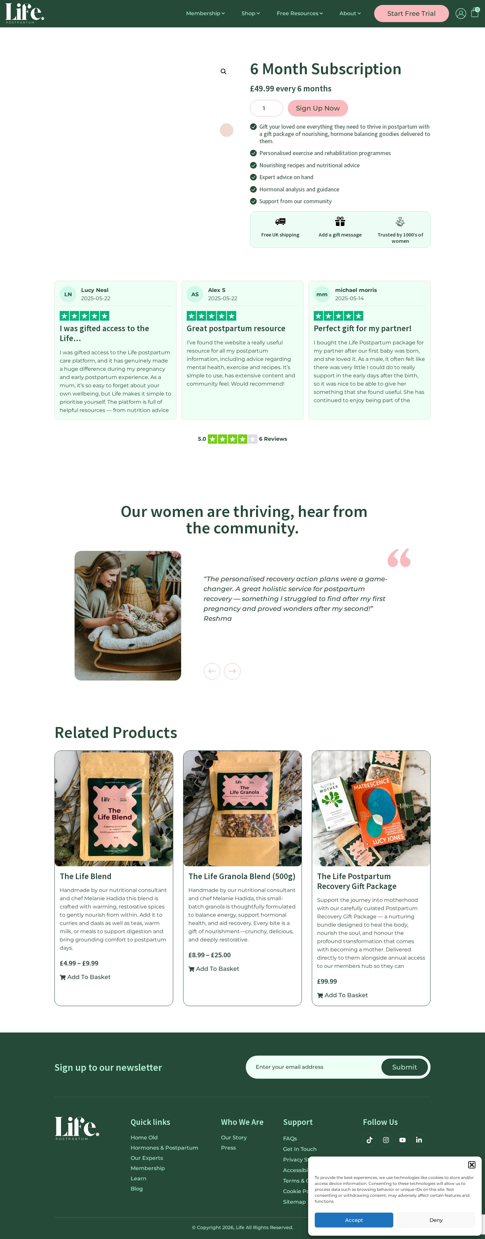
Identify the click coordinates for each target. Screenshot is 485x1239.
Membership (203, 13)
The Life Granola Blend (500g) (242, 876)
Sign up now (318, 108)
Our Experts (147, 1158)
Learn (138, 1178)
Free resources (297, 13)
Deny (436, 1220)
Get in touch (300, 1149)
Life (240, 1227)
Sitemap (294, 1202)
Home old (144, 1137)
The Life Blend (86, 876)
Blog (137, 1189)
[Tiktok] (369, 1140)
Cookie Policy (300, 1191)
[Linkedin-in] (419, 1140)
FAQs (290, 1138)
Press (228, 1148)
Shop (248, 13)
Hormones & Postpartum (164, 1148)
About (348, 13)
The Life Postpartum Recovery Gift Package (357, 881)
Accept (354, 1220)
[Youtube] (402, 1140)
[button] (472, 1164)
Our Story (234, 1137)
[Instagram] (386, 1140)
